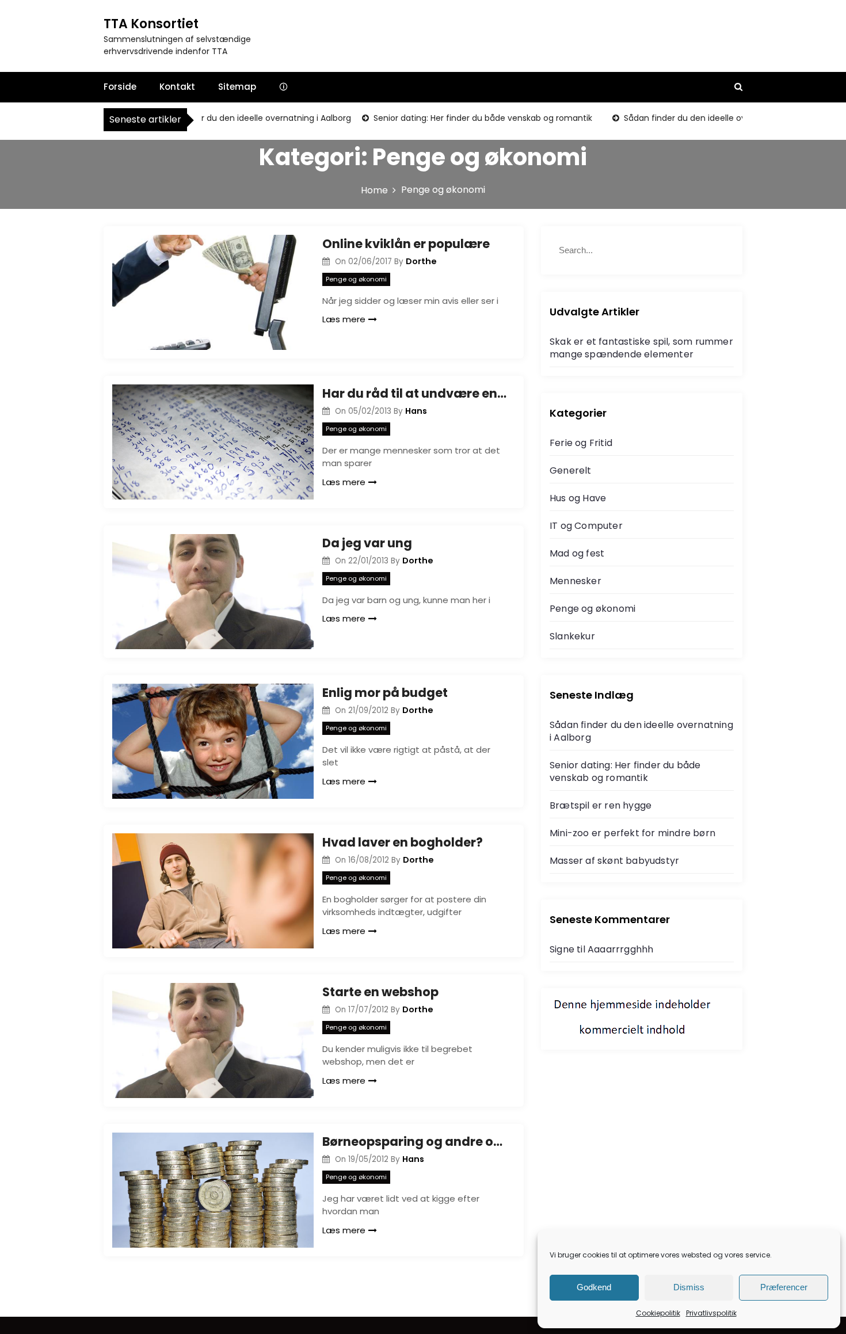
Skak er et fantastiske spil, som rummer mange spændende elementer (641, 348)
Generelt (571, 470)
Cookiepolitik (658, 1313)
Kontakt (177, 87)
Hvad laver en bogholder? (402, 842)
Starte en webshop (380, 992)
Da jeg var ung (367, 543)
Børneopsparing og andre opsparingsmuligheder (414, 1141)
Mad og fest (577, 553)
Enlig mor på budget (385, 692)
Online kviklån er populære (406, 243)
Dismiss (688, 1287)
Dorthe (421, 261)
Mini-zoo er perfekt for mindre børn (632, 833)
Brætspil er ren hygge (600, 805)
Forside (120, 87)
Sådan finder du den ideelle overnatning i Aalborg (234, 118)
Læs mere (343, 319)
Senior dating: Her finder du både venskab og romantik (464, 118)
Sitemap (237, 87)
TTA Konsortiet (151, 24)
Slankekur (572, 636)
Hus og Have (578, 498)
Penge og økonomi (356, 279)
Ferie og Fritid (581, 442)
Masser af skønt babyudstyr (614, 860)
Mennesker (575, 581)
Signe (562, 949)
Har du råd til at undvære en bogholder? (414, 393)
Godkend (594, 1287)
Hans (416, 411)
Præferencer (783, 1287)
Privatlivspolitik (711, 1313)
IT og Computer (586, 525)
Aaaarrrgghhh (620, 949)
